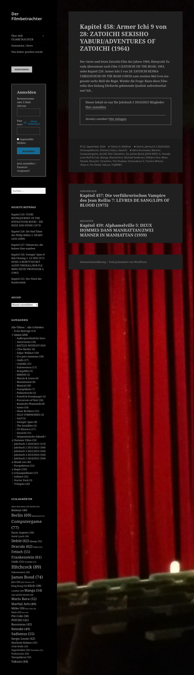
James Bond (27, 577)
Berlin (21, 515)
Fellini (37, 547)
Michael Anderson (134, 157)
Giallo (17, 561)
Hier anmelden (95, 107)
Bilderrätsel (38, 516)
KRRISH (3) (23, 374)
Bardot (35, 506)
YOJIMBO (116, 164)
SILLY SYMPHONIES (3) (30, 414)
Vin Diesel (95, 164)
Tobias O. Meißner (120, 146)
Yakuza (19, 661)
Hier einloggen (117, 119)
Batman (19, 510)
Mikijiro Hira (153, 157)
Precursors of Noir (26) (30, 400)
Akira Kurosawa (20, 506)
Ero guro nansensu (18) (30, 356)
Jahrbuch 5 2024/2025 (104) (30, 458)
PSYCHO (20, 620)
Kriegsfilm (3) (25, 371)
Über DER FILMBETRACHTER (22, 37)
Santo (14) (22, 407)
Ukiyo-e (84, 164)
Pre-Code (20, 616)
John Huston (27, 582)
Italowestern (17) (27, 367)
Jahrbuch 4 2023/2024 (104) (30, 454)
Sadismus (22, 633)
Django (36, 541)
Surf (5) (21, 418)
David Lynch (20, 536)
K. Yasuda (164, 153)
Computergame (89, 153)
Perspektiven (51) (24, 465)
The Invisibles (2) (27, 425)
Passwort (20, 122)
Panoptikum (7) (26, 389)
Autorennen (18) (26, 342)
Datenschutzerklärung (93, 262)
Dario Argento (22, 532)
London (17, 590)
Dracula (21, 546)
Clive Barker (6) (26, 349)
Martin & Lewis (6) (27, 378)
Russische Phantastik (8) (31, 403)
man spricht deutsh (22, 594)
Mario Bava (24, 599)
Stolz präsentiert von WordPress (128, 262)
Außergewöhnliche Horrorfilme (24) (38, 338)
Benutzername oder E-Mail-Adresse (25, 102)
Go (127, 153)
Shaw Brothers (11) (28, 411)
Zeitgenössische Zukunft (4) (32, 436)
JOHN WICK (151, 153)
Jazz (15, 581)
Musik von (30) (22, 462)
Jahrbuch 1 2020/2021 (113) (30, 444)
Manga (33, 590)
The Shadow (119, 161)
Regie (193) (20, 469)
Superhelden (20, 649)
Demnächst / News (22, 45)
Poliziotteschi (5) (26, 393)
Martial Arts (23, 604)
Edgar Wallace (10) (28, 352)
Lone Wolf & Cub (89, 157)
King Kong (19, 585)
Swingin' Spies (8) (27, 422)
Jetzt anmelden (26, 163)
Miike (18, 608)
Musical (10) (24, 385)
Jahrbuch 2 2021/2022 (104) (30, 447)
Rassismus (21, 624)
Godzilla (30, 561)
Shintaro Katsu (108, 150)
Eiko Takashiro (116, 153)
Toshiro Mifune (154, 161)
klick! (34, 585)
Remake (20, 629)
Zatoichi (122, 150)
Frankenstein (26, 557)
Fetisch (20, 551)
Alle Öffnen (18, 327)
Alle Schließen (35, 327)
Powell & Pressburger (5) (31, 396)
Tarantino (36, 650)
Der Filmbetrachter (26, 16)
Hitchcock (26, 567)
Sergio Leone (23, 639)
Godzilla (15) (24, 363)
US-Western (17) (26, 429)
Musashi (94, 161)
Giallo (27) (23, 360)
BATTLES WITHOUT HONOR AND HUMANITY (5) (45, 345)
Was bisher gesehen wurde (27, 52)
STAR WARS (19, 646)
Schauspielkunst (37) (26, 473)
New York (30, 609)
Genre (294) (21, 334)
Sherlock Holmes (24, 642)
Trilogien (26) (22, 484)
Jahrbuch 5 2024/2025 (157, 146)
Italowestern (20, 572)
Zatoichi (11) (24, 433)
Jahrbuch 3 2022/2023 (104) (30, 451)
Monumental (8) (26, 382)
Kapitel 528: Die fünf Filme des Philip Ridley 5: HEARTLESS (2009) (27, 235)
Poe (25, 612)
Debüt (20, 540)
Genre (140, 146)
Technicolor (20, 653)
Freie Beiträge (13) (25, 331)
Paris (16, 612)
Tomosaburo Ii (136, 161)
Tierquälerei (21, 657)
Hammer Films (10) (25, 440)
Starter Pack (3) (23, 480)
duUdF (103, 153)
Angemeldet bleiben (25, 141)
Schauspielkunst (89, 150)
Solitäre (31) (21, 476)
